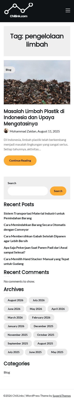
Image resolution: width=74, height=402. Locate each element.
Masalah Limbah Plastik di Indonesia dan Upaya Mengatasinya (34, 117)
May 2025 (57, 352)
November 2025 (18, 334)
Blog (7, 372)
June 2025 (35, 352)
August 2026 (15, 300)
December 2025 (43, 326)
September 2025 (18, 343)
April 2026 (58, 308)
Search (12, 183)
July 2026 (39, 300)
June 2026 (14, 308)
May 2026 (36, 308)
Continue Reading (20, 160)
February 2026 (41, 317)
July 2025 (14, 352)
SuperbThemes (62, 395)
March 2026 (15, 317)
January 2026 (16, 326)
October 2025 (45, 334)
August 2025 (45, 343)
